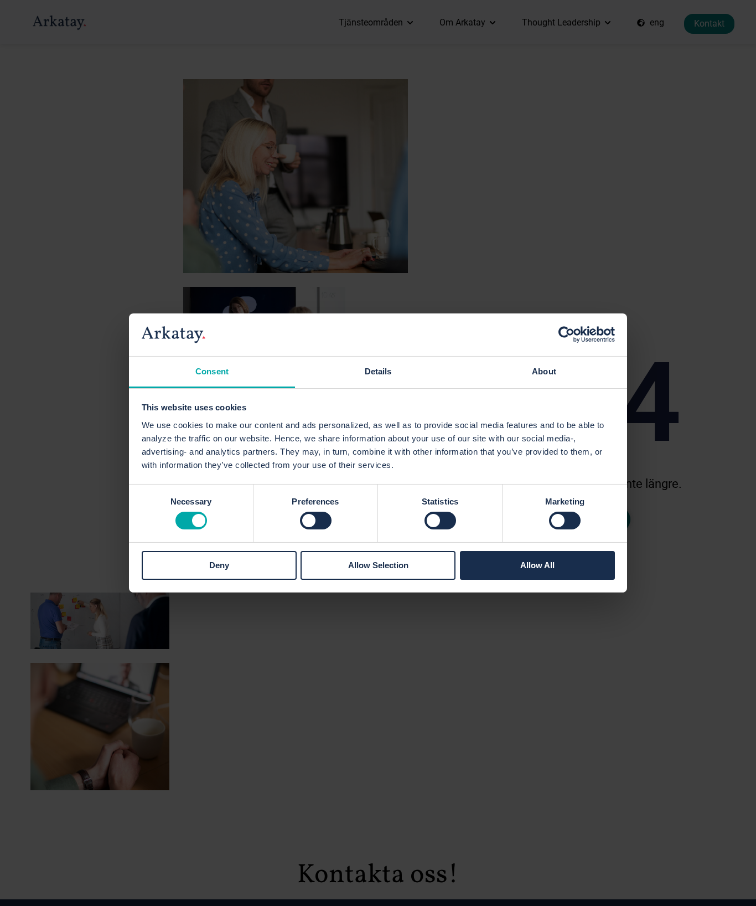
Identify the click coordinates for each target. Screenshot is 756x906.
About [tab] (544, 371)
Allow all (537, 565)
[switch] (316, 520)
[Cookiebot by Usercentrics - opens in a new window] (566, 334)
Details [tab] (378, 371)
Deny (219, 565)
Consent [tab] (212, 371)
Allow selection (378, 565)
